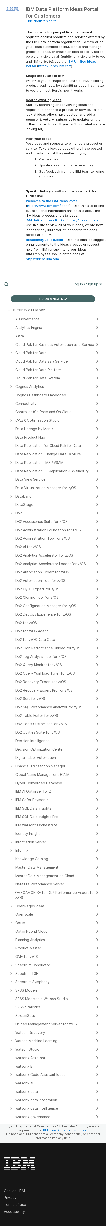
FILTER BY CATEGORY (29, 310)
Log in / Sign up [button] (86, 284)
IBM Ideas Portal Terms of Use (64, 1130)
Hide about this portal (41, 21)
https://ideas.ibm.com (54, 66)
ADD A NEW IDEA (54, 299)
